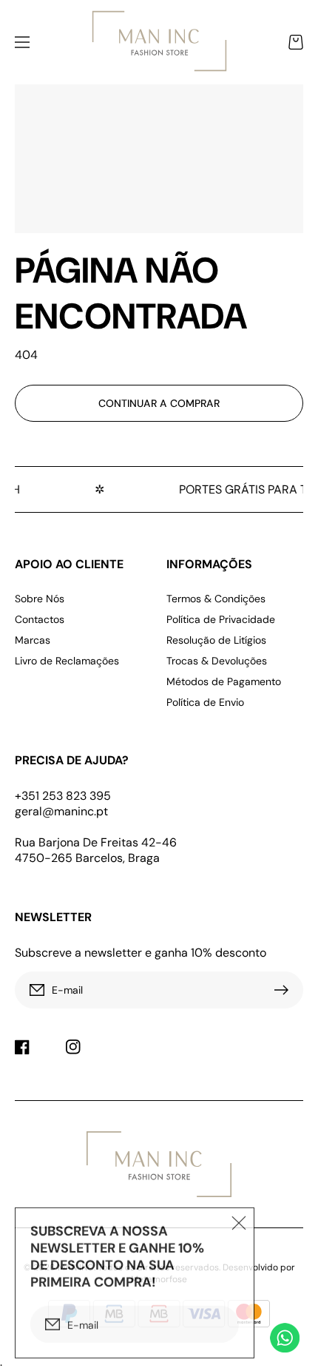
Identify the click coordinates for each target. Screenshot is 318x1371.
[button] (22, 42)
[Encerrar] (239, 1221)
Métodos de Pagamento (223, 681)
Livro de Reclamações (67, 660)
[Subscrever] (284, 989)
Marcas (32, 640)
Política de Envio (205, 702)
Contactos (39, 619)
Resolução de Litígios (216, 640)
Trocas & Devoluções (216, 660)
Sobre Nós (39, 598)
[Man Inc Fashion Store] (159, 42)
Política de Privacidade (220, 619)
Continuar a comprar (159, 403)
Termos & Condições (215, 598)
